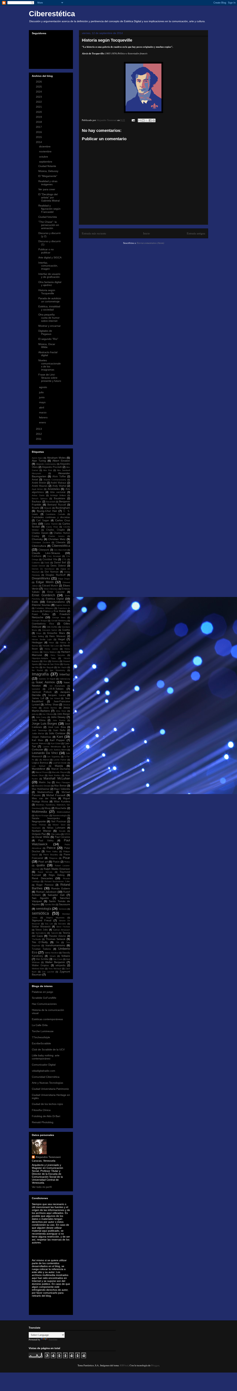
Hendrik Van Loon (51, 646)
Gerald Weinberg (59, 620)
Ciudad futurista (47, 216)
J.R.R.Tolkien (56, 688)
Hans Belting (38, 636)
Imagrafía (40, 674)
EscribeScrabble (41, 1043)
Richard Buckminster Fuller (57, 881)
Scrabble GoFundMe (44, 997)
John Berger (63, 714)
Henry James (51, 649)
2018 (39, 121)
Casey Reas (52, 527)
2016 (39, 132)
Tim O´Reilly (40, 942)
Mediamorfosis (45, 792)
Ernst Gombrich (43, 595)
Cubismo (36, 562)
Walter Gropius (40, 965)
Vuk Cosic (57, 959)
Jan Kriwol (55, 698)
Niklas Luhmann (56, 828)
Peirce (51, 848)
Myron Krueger (42, 815)
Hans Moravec (57, 636)
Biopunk (47, 508)
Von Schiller (42, 959)
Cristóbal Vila (50, 559)
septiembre (46, 161)
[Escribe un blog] (143, 120)
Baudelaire (59, 498)
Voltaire (65, 955)
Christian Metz (57, 539)
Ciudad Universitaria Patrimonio (50, 1088)
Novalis (62, 831)
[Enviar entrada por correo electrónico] (133, 120)
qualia (40, 865)
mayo (42, 402)
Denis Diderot (58, 565)
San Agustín (40, 898)
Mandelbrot (38, 768)
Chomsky (37, 539)
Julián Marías (38, 733)
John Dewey (58, 717)
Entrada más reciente (94, 233)
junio (42, 397)
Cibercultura (39, 545)
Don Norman (52, 572)
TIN (57, 942)
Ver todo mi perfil (42, 1186)
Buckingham (63, 507)
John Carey (41, 717)
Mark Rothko (55, 775)
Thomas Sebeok (56, 939)
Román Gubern (60, 888)
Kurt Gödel (56, 743)
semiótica (40, 913)
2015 (39, 137)
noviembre (45, 151)
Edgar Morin (45, 582)
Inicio (146, 233)
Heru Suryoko (58, 655)
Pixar (66, 858)
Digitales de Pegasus (45, 332)
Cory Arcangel (54, 556)
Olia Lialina (56, 834)
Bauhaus (36, 501)
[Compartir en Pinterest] (154, 120)
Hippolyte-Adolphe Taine (44, 658)
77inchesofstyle (41, 1037)
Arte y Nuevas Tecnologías (47, 1082)
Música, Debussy (48, 171)
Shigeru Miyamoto (55, 917)
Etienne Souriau (41, 604)
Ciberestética (52, 14)
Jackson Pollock (42, 692)
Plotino (67, 862)
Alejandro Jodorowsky (46, 464)
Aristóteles (54, 488)
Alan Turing (39, 460)
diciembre (45, 146)
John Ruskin (59, 720)
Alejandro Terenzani (48, 1157)
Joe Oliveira (47, 714)
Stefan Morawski (41, 926)
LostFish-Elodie (60, 763)
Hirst (45, 661)
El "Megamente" (47, 176)
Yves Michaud (54, 968)
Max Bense (60, 785)
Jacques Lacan (56, 695)
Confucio (36, 556)
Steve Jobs (41, 930)
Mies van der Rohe (44, 798)
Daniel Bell (60, 562)
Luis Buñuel (38, 766)
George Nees (59, 617)
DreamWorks (41, 578)
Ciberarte (60, 542)
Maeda (59, 765)
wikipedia (60, 965)
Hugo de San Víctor (51, 664)
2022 (39, 101)
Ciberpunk (44, 550)
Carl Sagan (42, 520)
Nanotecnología (60, 815)
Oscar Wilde (42, 836)
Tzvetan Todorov (41, 949)
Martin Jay (45, 782)
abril (42, 407)
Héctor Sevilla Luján (42, 639)
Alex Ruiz (47, 470)
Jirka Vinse (61, 711)
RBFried (124, 1365)
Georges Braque (39, 620)
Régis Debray (57, 875)
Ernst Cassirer (56, 592)
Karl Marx (37, 740)
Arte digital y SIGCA (49, 257)
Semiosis (63, 909)
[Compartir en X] (146, 120)
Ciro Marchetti (60, 550)
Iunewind (36, 689)
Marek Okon (38, 775)
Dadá (46, 562)
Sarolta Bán (50, 904)
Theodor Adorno (57, 936)
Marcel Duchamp (60, 769)
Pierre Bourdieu (50, 855)
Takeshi (54, 933)
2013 (39, 428)
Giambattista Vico (43, 623)
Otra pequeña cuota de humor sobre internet (49, 317)
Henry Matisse (50, 652)
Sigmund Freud (41, 920)
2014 (39, 142)
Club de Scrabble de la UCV (48, 1049)
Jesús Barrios (50, 708)
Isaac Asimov (45, 682)
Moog (48, 808)
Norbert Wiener (41, 830)
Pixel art (43, 861)
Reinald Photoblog (42, 1122)
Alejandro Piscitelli (52, 467)
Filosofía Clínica (41, 1110)
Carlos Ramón (51, 524)
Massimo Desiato (43, 786)
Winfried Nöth (38, 968)
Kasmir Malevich (39, 743)
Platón (56, 862)
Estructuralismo (56, 601)
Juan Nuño (59, 730)
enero (43, 422)
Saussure (64, 904)
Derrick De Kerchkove (43, 569)
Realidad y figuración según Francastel (49, 208)
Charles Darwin (40, 533)
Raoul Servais (45, 872)
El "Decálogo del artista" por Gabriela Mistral (49, 197)
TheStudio (36, 939)
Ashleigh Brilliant (58, 495)
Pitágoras (53, 858)
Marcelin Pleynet (59, 772)
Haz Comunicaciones (44, 1003)
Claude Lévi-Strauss (46, 553)
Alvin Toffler (59, 476)
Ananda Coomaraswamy (55, 480)
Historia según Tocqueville (46, 292)
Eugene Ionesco (62, 605)
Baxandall (50, 502)
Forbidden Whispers (44, 608)
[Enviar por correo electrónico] (139, 120)
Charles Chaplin (55, 530)
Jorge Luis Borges (44, 723)
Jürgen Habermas (41, 737)
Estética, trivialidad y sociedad (49, 308)
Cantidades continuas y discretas (51, 517)
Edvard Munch (50, 585)
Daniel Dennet (38, 566)
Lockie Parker (60, 760)
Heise (51, 642)
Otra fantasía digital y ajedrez (49, 284)
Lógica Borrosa (40, 763)
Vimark (52, 956)
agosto (43, 387)
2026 (39, 81)
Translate (52, 1339)
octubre (44, 156)
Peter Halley (52, 851)
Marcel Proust (41, 772)
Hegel (61, 639)
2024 (39, 91)
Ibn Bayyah (48, 667)
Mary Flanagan (63, 782)
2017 (39, 126)
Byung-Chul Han (47, 510)
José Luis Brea (57, 727)
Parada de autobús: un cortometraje (49, 300)
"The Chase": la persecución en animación (48, 225)
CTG (64, 559)
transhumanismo (55, 945)
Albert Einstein (61, 460)
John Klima (38, 720)
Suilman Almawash (61, 930)
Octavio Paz (39, 833)
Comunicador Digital (44, 1064)
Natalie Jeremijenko (46, 818)
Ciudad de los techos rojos (47, 1103)
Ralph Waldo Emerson (57, 868)
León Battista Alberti (57, 750)
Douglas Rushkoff (56, 575)
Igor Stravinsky (57, 670)
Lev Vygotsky (53, 756)
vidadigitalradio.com (43, 1070)
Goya (38, 633)
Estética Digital (55, 598)
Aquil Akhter (37, 489)
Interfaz (64, 674)
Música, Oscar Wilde (46, 346)
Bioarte (35, 508)
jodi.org (35, 714)
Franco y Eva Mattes (54, 611)
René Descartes (42, 878)
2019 (39, 116)
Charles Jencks (56, 536)
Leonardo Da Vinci (45, 753)
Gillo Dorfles (52, 627)
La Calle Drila (40, 1025)
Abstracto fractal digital (47, 354)
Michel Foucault (55, 795)
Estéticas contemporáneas (47, 1019)
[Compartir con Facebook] (150, 120)
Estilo (35, 601)
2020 (39, 111)
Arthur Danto (38, 495)
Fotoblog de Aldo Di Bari (46, 1116)
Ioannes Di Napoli (47, 679)
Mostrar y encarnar (49, 325)
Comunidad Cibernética (45, 1076)
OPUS (67, 834)
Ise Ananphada (57, 686)
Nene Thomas (39, 825)
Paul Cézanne (62, 837)
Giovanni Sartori (49, 630)
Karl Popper (57, 740)
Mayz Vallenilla (62, 789)
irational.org (65, 679)
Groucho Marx (56, 633)
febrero (43, 417)
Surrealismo (41, 933)
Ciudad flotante (47, 166)
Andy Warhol (59, 486)
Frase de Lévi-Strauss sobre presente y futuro (49, 377)
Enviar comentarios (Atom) (150, 243)
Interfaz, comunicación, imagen (48, 265)
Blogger (155, 1365)
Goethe (66, 630)
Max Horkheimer (40, 789)
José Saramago (39, 730)
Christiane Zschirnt (41, 542)
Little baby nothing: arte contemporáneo (45, 1057)
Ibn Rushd (37, 670)
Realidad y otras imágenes (47, 183)
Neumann (36, 828)
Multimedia (39, 811)
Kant (60, 736)
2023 (39, 96)
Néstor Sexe (59, 825)
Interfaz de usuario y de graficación (49, 275)
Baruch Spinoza (39, 498)
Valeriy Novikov (52, 953)
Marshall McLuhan (57, 778)
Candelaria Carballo (55, 514)
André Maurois (40, 486)
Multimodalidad (63, 812)
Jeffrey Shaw (51, 704)
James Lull (38, 698)
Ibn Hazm (62, 667)
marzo (43, 412)
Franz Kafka (40, 614)
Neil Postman (58, 821)
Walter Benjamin (55, 962)
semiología (43, 908)
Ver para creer (46, 189)
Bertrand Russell (56, 505)
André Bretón (39, 483)
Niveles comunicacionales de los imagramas (49, 365)
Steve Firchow (63, 927)
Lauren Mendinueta (52, 746)
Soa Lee (49, 924)
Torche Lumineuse (43, 1031)
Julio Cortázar (57, 733)
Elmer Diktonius (51, 589)
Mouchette (60, 808)
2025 (39, 86)
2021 (39, 106)
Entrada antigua (196, 233)
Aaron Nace (37, 458)
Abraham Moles (56, 457)
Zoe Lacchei (48, 972)
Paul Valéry (46, 840)
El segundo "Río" (48, 338)
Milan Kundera (62, 801)
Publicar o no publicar (46, 251)
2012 (39, 433)
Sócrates (62, 924)
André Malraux (58, 483)
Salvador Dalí (56, 894)
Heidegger (37, 642)
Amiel (35, 479)
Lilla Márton (44, 760)
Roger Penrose (45, 885)
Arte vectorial (58, 492)
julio (41, 392)
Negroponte (39, 821)
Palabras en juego (42, 991)
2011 (39, 438)
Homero (55, 661)
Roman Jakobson (46, 891)
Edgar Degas (64, 579)
